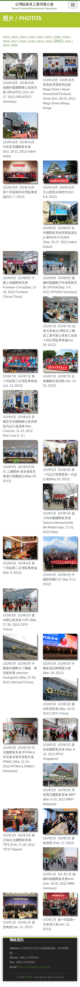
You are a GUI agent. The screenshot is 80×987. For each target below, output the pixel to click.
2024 (23, 37)
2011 (68, 41)
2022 (40, 37)
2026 (6, 37)
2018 (6, 41)
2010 (6, 45)
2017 (14, 41)
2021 (49, 37)
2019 (66, 37)
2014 (40, 41)
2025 (14, 37)
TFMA (28, 977)
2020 (57, 37)
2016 (23, 41)
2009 (14, 45)
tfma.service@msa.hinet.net (34, 967)
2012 (58, 41)
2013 (49, 41)
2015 (32, 41)
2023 (32, 37)
